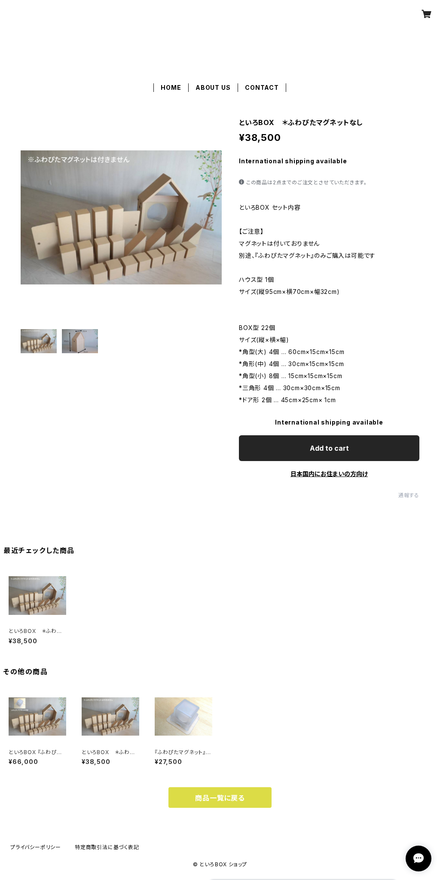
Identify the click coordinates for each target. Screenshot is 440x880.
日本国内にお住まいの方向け (329, 473)
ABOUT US (213, 87)
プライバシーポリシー (35, 847)
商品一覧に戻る (220, 798)
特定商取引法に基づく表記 (107, 847)
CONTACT (262, 87)
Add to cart (329, 448)
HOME (171, 87)
